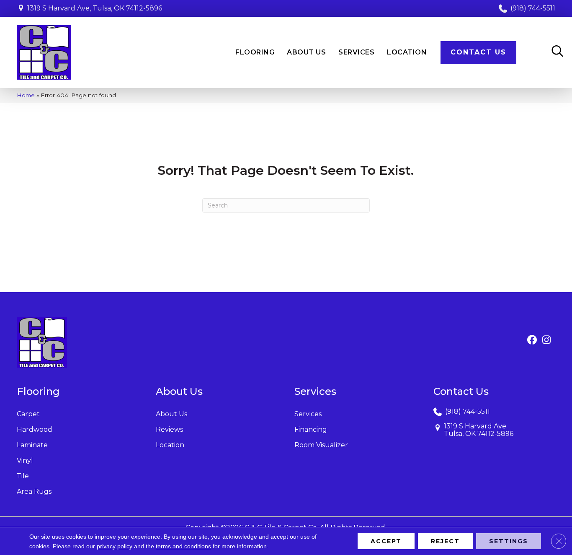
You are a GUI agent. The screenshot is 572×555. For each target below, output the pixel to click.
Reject (445, 541)
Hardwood (34, 429)
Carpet (28, 414)
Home (26, 95)
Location (170, 445)
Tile (23, 476)
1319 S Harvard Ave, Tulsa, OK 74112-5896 (94, 8)
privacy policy (114, 546)
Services (308, 414)
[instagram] (547, 340)
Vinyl (25, 460)
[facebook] (532, 340)
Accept (386, 541)
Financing (310, 429)
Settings (508, 541)
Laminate (32, 445)
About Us (171, 414)
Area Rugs (34, 491)
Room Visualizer (321, 445)
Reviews (169, 429)
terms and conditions (183, 546)
